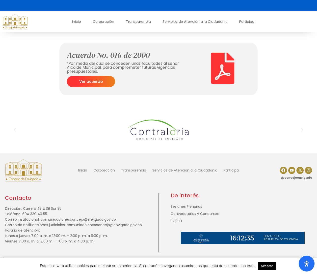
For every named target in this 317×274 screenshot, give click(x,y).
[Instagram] (308, 170)
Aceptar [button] (267, 266)
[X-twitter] (300, 170)
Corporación (103, 21)
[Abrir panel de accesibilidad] (307, 264)
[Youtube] (291, 170)
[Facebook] (283, 170)
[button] (14, 129)
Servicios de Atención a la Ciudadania (195, 21)
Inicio (76, 21)
